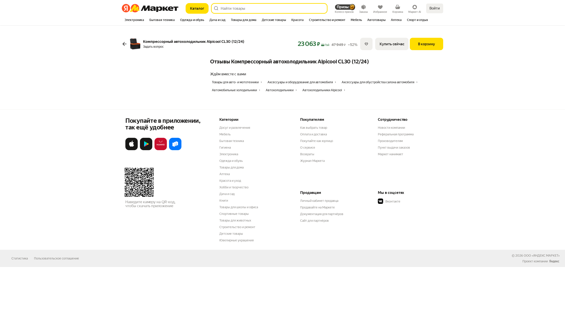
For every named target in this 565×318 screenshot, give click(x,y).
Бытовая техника (231, 141)
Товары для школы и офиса (238, 207)
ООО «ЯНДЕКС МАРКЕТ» (542, 255)
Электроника (228, 154)
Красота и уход (230, 180)
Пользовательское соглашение (56, 258)
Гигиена (225, 147)
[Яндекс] (554, 261)
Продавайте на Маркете (317, 207)
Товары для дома (231, 167)
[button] (409, 201)
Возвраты (307, 154)
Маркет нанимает (390, 154)
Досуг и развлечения (234, 127)
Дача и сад (227, 194)
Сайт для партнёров (314, 220)
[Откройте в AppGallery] (160, 149)
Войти (434, 8)
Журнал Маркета (312, 161)
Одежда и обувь (231, 161)
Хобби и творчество (234, 187)
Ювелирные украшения (236, 240)
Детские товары (231, 233)
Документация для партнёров (321, 214)
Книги (223, 200)
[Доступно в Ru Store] (175, 149)
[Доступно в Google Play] (146, 149)
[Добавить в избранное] (366, 44)
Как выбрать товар (313, 127)
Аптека (224, 174)
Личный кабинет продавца (319, 201)
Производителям (390, 141)
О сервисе (307, 147)
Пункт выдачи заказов (394, 147)
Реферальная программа (396, 134)
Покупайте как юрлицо (316, 141)
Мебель (225, 134)
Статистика (19, 258)
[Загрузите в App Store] (131, 149)
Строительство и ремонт (237, 227)
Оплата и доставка (313, 134)
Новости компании (391, 127)
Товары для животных (235, 220)
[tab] (134, 20)
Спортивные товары (234, 214)
